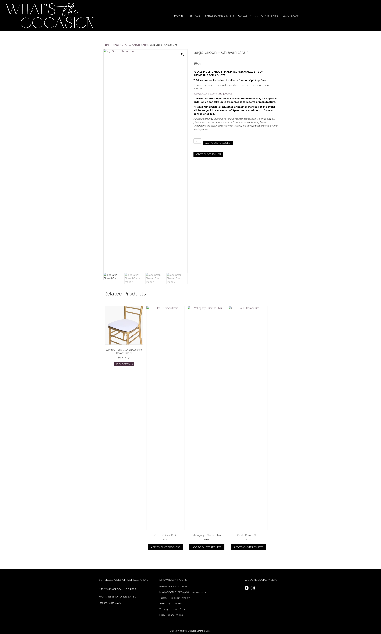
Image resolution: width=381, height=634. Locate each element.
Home (106, 45)
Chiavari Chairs (139, 45)
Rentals (115, 45)
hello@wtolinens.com (205, 93)
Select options (124, 364)
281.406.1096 (225, 93)
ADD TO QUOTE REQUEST (218, 143)
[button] (182, 54)
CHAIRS (126, 45)
